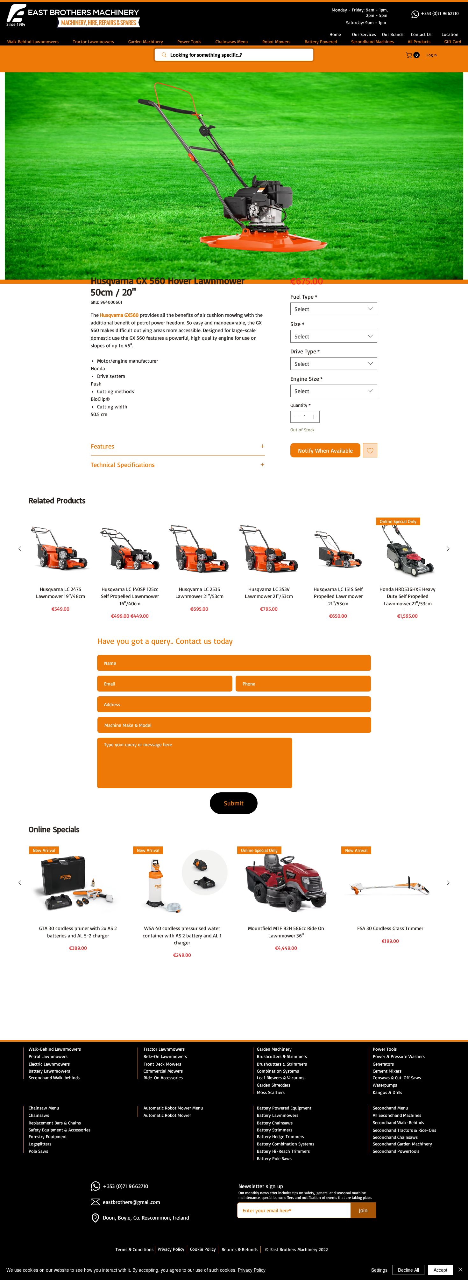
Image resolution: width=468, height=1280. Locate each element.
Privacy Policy (252, 1270)
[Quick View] (60, 550)
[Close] (460, 1270)
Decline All (408, 1270)
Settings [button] (379, 1270)
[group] (234, 570)
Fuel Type (303, 297)
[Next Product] (448, 550)
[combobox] (333, 310)
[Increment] (314, 418)
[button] (421, 34)
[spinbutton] (305, 418)
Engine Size (306, 379)
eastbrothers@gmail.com (131, 1203)
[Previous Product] (20, 550)
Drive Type (305, 352)
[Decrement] (295, 418)
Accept (440, 1270)
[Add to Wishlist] (370, 451)
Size (297, 325)
